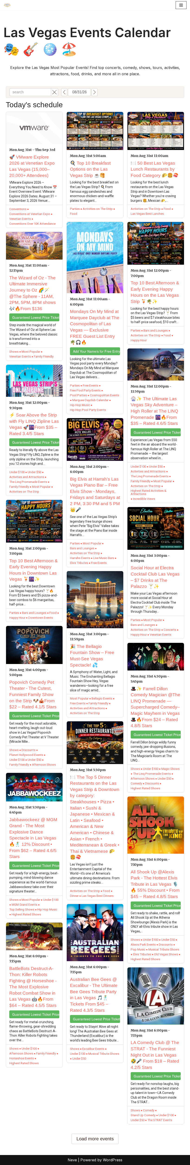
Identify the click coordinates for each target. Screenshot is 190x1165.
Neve (72, 1160)
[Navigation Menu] (181, 5)
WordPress (112, 1160)
